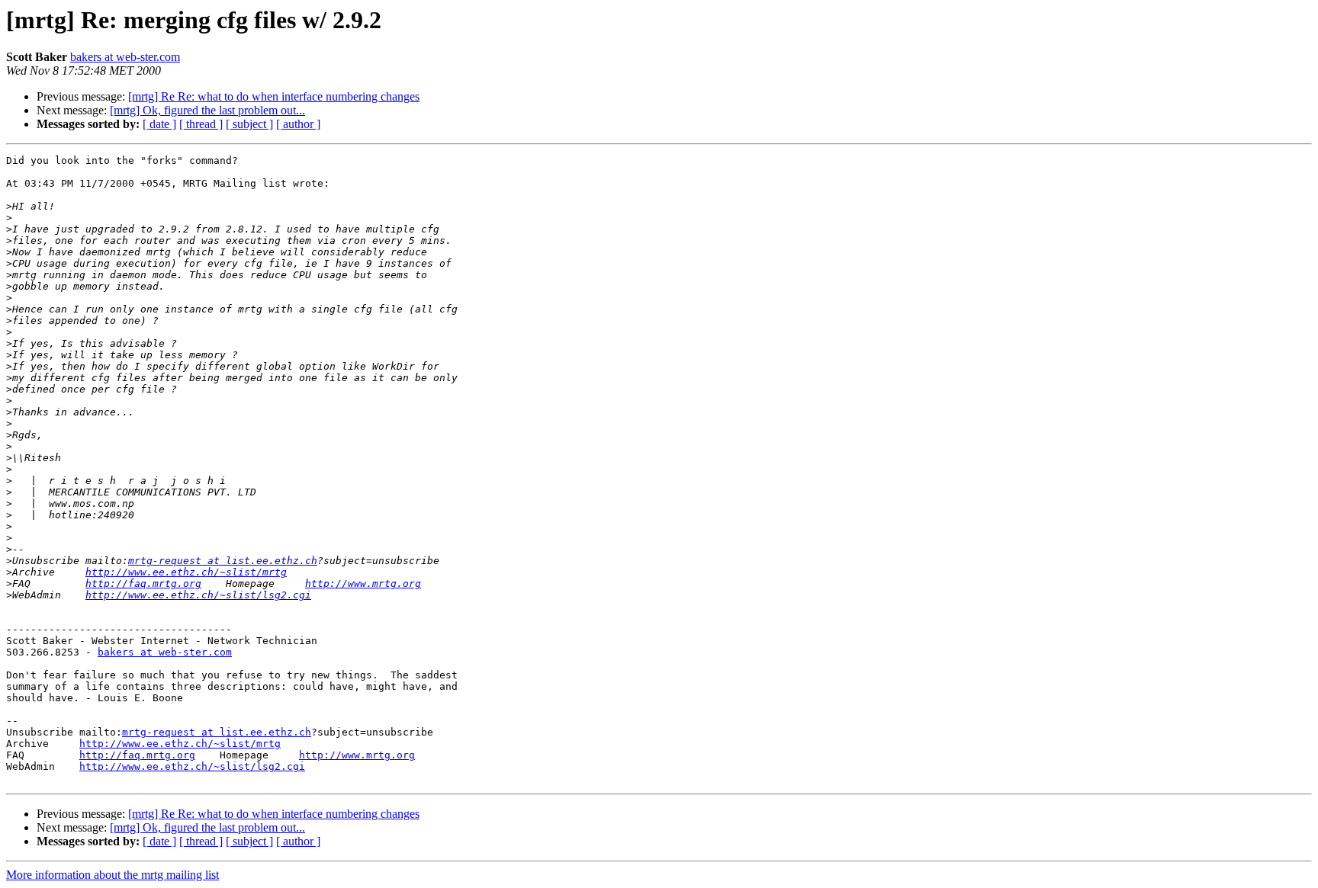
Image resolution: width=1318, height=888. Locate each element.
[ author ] (298, 123)
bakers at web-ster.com (125, 56)
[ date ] (159, 123)
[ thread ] (201, 123)
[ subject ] (249, 123)
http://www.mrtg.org (363, 583)
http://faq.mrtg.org (143, 583)
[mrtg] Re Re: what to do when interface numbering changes (274, 96)
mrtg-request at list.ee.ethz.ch (222, 560)
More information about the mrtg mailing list (112, 874)
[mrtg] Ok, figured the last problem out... (207, 110)
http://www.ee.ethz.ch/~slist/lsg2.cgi (198, 595)
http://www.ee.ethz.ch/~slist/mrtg (186, 572)
